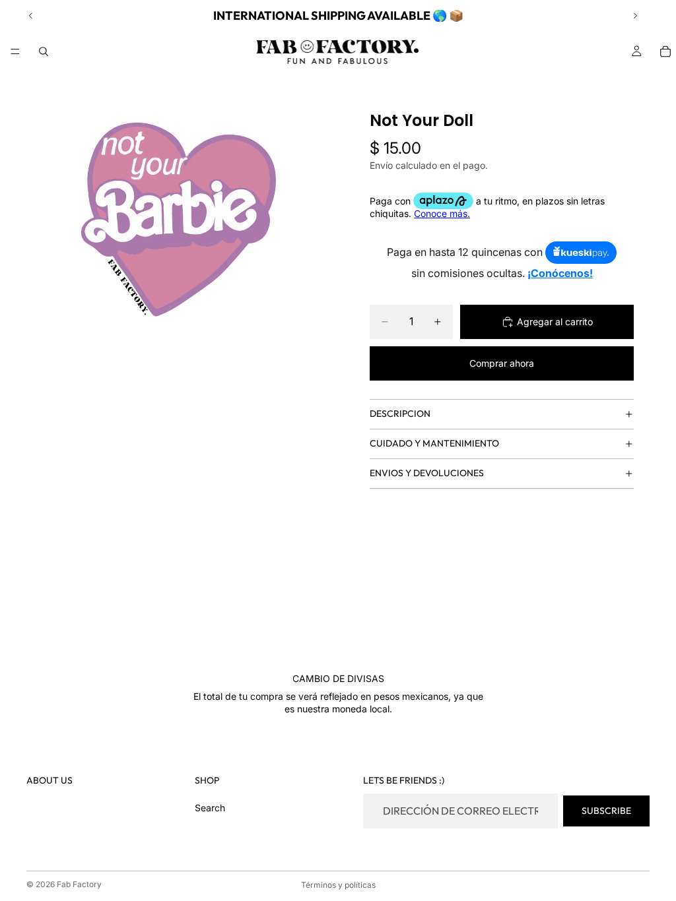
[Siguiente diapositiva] (635, 15)
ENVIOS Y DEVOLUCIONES (427, 473)
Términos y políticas (338, 885)
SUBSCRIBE (606, 811)
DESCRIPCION (400, 413)
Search (210, 807)
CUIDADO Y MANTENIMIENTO (434, 443)
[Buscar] (43, 51)
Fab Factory (79, 884)
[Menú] (15, 51)
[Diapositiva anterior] (31, 15)
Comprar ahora (501, 363)
